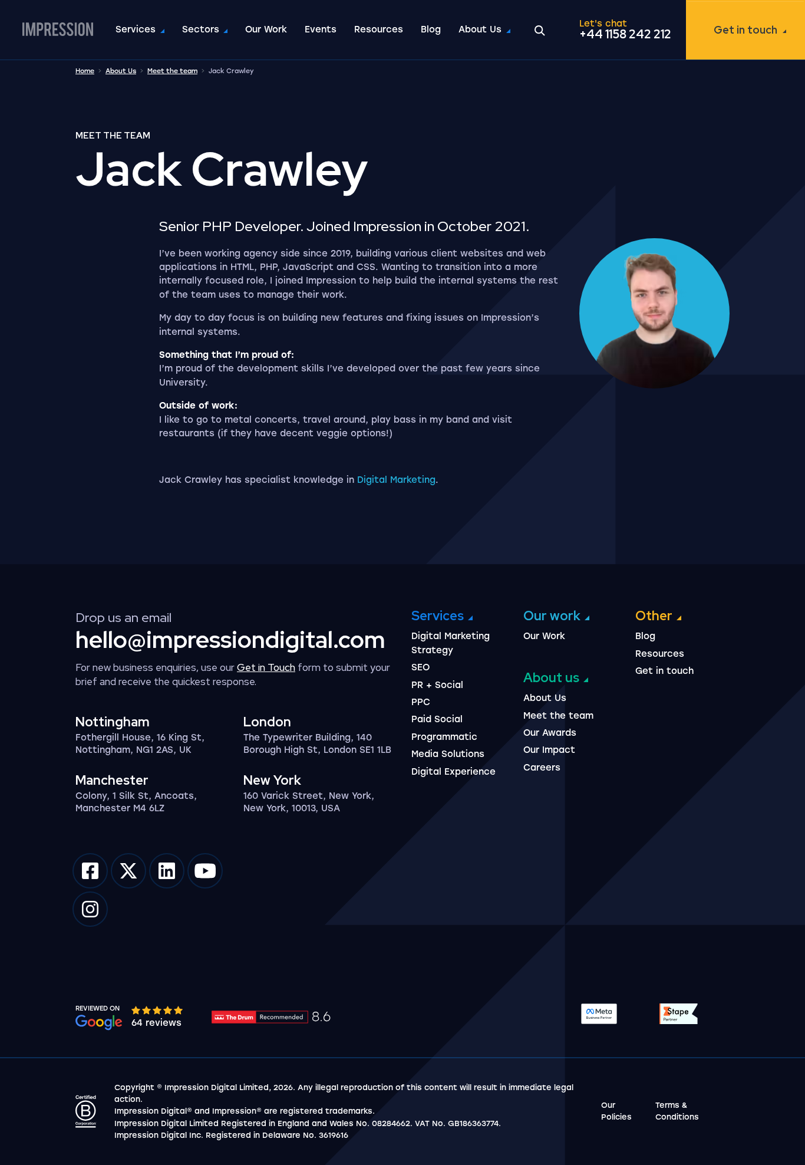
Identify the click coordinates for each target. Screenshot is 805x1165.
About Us (480, 29)
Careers (541, 767)
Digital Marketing (396, 480)
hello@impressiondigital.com (230, 639)
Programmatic (444, 737)
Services (136, 29)
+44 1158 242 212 (625, 34)
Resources (378, 29)
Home (84, 71)
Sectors (200, 29)
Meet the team (172, 71)
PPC (420, 702)
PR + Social (437, 685)
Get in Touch (266, 667)
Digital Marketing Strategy (450, 643)
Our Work (266, 29)
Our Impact (549, 750)
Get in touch (745, 30)
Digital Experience (453, 771)
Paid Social (437, 719)
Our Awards (549, 733)
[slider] (157, 1009)
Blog (431, 29)
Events (320, 29)
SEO (420, 667)
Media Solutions (447, 754)
